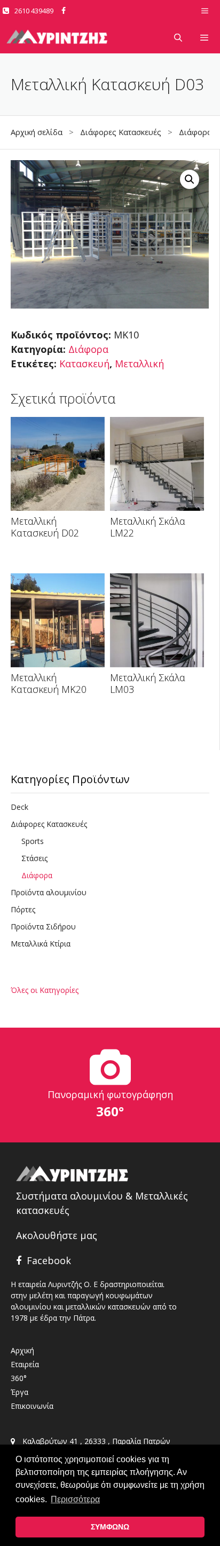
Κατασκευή (84, 363)
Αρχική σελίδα (36, 132)
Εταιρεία (25, 1364)
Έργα (19, 1392)
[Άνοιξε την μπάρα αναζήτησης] (177, 37)
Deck (19, 807)
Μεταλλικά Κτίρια (40, 943)
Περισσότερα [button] (75, 1499)
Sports (32, 841)
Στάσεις (34, 858)
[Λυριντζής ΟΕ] (57, 37)
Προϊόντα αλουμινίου (49, 892)
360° (19, 1378)
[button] (189, 179)
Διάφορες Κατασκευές (120, 132)
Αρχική (22, 1350)
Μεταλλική (139, 363)
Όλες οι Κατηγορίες (44, 990)
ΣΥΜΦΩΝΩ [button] (110, 1527)
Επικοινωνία (32, 1406)
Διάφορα (195, 132)
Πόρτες (23, 909)
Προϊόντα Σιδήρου (43, 926)
